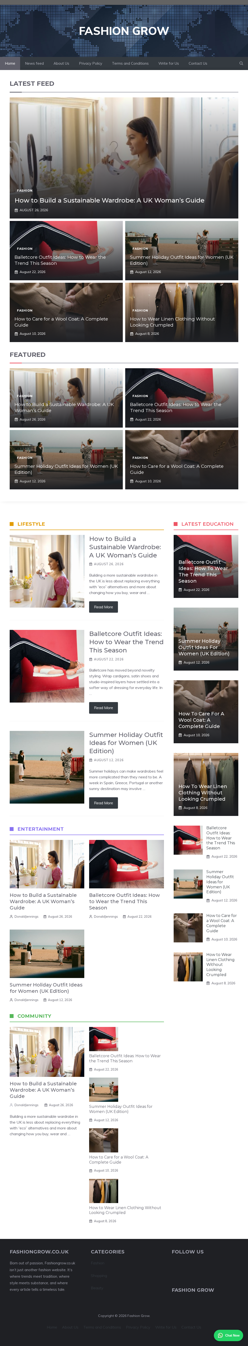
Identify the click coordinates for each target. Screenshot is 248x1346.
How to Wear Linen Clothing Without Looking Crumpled (172, 322)
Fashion (25, 190)
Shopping (99, 1275)
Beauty (97, 1287)
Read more (103, 606)
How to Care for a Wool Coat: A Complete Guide (118, 1160)
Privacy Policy (90, 63)
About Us (61, 63)
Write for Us (168, 63)
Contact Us (198, 63)
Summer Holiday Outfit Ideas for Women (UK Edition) (121, 1109)
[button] (241, 63)
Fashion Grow (124, 31)
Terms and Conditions (130, 63)
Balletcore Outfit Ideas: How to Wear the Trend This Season (124, 901)
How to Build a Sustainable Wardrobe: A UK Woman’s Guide (109, 200)
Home (10, 63)
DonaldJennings (27, 916)
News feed (34, 63)
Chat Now (232, 1335)
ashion (98, 1262)
